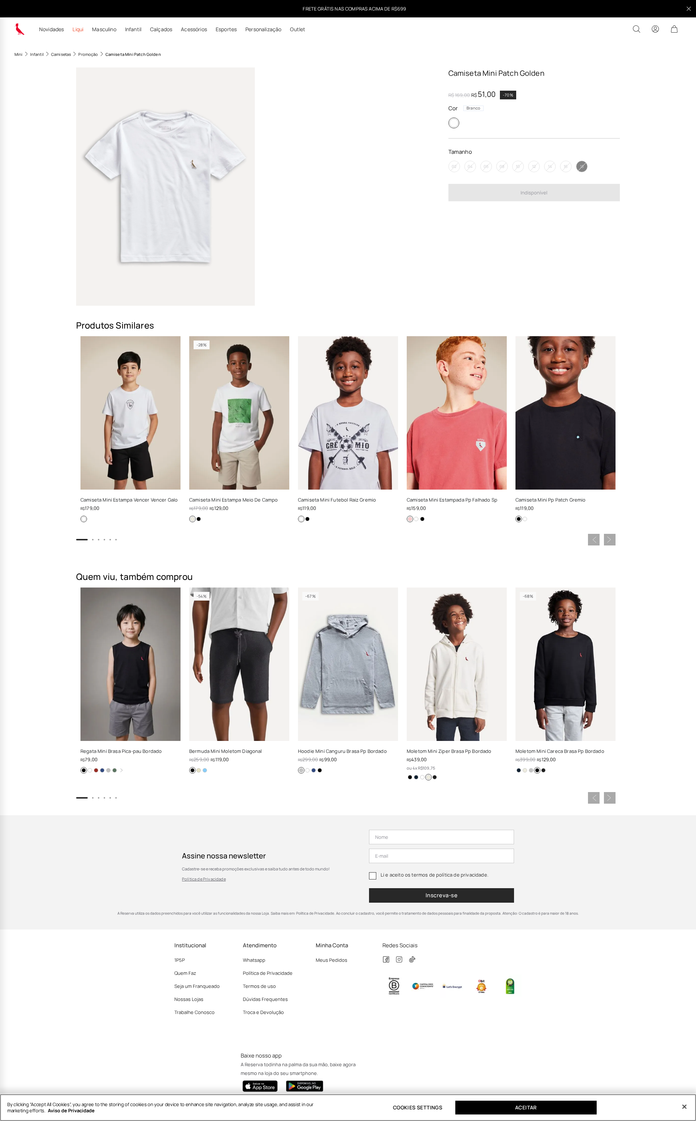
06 (486, 166)
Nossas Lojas (188, 999)
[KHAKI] (198, 770)
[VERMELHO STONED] (410, 519)
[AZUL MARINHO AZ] (416, 777)
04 (470, 166)
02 (454, 166)
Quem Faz (185, 973)
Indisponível (534, 192)
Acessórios (194, 29)
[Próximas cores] (121, 770)
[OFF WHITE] (192, 519)
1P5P (179, 960)
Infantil (133, 29)
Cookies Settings (417, 1107)
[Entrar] (655, 29)
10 (518, 166)
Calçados (161, 29)
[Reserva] (19, 29)
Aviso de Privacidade (71, 1110)
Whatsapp (254, 960)
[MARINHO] (102, 770)
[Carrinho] (674, 29)
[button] (165, 186)
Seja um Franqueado (197, 986)
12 (534, 166)
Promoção (88, 54)
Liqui (77, 29)
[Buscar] (636, 29)
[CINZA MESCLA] (108, 770)
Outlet (297, 29)
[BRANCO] (454, 123)
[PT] (434, 777)
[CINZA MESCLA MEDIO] (301, 770)
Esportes (226, 29)
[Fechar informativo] (689, 8)
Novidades (51, 29)
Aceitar (526, 1107)
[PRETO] (198, 519)
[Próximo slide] (610, 539)
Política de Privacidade (204, 879)
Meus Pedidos (331, 960)
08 (502, 166)
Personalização (263, 29)
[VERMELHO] (96, 770)
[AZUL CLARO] (205, 770)
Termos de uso (259, 986)
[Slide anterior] (594, 539)
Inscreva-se (441, 895)
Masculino (104, 29)
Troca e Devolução (263, 1012)
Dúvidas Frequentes (265, 999)
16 (566, 166)
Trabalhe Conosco (194, 1012)
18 (582, 166)
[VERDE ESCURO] (114, 770)
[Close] (684, 1107)
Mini (18, 54)
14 (550, 166)
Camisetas (61, 54)
